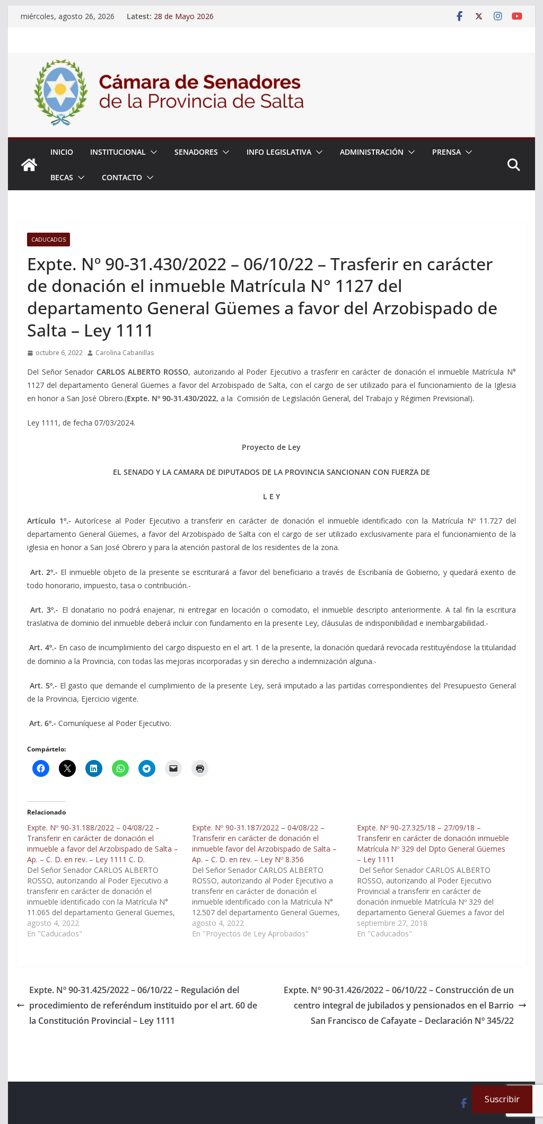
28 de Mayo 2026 (184, 16)
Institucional (118, 152)
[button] (151, 152)
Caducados (48, 239)
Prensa (446, 152)
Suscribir (502, 1099)
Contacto (122, 177)
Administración (372, 152)
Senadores (196, 152)
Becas (61, 177)
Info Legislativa (279, 152)
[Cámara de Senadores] (29, 165)
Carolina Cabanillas (124, 352)
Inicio (61, 152)
